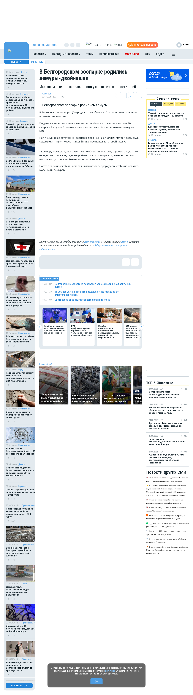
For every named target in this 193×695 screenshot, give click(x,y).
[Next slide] (141, 327)
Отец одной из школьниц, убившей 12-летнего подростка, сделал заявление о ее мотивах (167, 479)
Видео (160, 54)
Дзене (124, 241)
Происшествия (109, 54)
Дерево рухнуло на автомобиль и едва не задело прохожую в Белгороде (17, 591)
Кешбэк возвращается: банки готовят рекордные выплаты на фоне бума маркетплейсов (20, 472)
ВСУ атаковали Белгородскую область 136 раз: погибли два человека (20, 451)
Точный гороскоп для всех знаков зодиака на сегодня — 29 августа (20, 127)
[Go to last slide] (39, 327)
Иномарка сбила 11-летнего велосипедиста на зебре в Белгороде (20, 629)
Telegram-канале (104, 245)
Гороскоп (24, 121)
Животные (37, 62)
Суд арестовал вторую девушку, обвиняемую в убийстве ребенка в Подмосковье (167, 525)
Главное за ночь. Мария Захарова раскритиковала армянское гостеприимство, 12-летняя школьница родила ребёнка (20, 104)
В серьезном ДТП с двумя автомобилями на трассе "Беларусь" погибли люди (166, 509)
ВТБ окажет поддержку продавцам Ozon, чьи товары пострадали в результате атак (134, 332)
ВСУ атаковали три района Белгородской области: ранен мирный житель (20, 339)
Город (21, 369)
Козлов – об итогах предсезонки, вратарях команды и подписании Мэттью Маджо (165, 517)
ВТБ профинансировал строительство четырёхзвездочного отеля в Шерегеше (18, 225)
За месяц (180, 103)
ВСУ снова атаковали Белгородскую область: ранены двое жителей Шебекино (19, 552)
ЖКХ (147, 54)
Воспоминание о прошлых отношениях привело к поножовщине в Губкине (19, 163)
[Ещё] (173, 54)
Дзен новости (92, 241)
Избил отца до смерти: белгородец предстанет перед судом (19, 415)
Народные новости (65, 54)
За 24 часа (156, 103)
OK (96, 681)
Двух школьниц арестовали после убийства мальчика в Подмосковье (166, 540)
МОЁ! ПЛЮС (132, 54)
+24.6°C (96, 44)
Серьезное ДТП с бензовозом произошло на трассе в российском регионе (166, 532)
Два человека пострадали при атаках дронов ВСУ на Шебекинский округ (20, 263)
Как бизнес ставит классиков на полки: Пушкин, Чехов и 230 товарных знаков (16, 79)
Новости (39, 54)
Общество (25, 94)
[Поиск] (184, 54)
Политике (110, 671)
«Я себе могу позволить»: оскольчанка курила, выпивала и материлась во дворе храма (19, 301)
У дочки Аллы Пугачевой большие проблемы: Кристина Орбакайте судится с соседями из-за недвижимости (167, 550)
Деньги (23, 72)
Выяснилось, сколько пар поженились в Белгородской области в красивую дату (19, 666)
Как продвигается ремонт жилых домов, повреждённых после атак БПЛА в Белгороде (20, 377)
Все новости (19, 685)
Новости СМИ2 (45, 364)
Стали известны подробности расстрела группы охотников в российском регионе (164, 501)
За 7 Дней (168, 103)
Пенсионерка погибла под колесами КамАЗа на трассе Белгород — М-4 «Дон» (19, 513)
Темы (89, 54)
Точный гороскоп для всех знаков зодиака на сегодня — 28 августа (20, 492)
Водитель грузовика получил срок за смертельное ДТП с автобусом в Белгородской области (19, 202)
